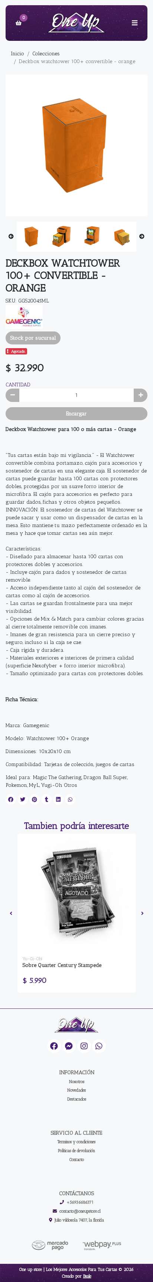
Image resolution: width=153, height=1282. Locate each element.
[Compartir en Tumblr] (46, 799)
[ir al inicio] (76, 1025)
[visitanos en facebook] (54, 1046)
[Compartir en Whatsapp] (70, 799)
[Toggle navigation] (134, 23)
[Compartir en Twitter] (22, 799)
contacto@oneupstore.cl (80, 1211)
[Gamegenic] (24, 316)
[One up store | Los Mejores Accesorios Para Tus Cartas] (76, 23)
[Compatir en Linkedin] (58, 799)
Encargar (76, 414)
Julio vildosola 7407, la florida (79, 1220)
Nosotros (76, 1081)
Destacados (76, 1099)
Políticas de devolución (76, 1150)
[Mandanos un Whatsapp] (99, 1046)
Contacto (76, 1159)
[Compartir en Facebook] (11, 799)
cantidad (18, 385)
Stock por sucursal (33, 338)
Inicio (17, 53)
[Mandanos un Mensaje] (69, 1046)
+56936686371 (80, 1202)
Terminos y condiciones (76, 1141)
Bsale (87, 1276)
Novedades (76, 1090)
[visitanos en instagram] (84, 1046)
